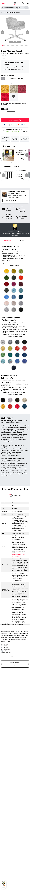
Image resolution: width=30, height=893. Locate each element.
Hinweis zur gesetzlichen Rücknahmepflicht (18, 555)
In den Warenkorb (13, 120)
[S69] (15, 367)
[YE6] (25, 406)
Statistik (5, 646)
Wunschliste (26, 18)
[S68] (25, 361)
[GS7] (22, 284)
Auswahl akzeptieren (15, 662)
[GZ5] (7, 284)
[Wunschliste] (25, 3)
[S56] (11, 361)
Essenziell (6, 644)
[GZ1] (22, 309)
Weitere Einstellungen (6, 652)
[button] (2, 45)
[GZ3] (15, 271)
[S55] (4, 361)
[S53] (4, 355)
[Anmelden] (23, 3)
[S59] (18, 355)
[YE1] (4, 400)
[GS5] (22, 277)
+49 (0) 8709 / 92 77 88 (11, 200)
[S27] (25, 342)
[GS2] (22, 303)
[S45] (4, 348)
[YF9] (18, 400)
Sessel (18, 12)
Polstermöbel (12, 12)
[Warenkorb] (28, 3)
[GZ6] (22, 297)
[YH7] (4, 406)
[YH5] (18, 406)
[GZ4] (7, 303)
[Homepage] (15, 2)
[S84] (18, 348)
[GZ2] (15, 309)
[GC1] (15, 290)
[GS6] (22, 290)
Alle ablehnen (15, 666)
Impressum (8, 641)
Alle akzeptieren (15, 657)
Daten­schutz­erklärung (19, 639)
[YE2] (11, 400)
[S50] (11, 355)
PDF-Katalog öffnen (16, 495)
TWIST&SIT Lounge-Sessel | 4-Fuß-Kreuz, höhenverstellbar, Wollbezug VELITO (21, 154)
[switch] (3, 887)
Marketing (6, 647)
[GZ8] (7, 290)
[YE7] (11, 406)
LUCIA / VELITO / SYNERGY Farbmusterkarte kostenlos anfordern (14, 104)
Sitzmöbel (6, 12)
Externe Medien (7, 649)
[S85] (25, 348)
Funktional (6, 651)
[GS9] (15, 297)
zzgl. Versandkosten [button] (11, 111)
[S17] (18, 342)
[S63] (18, 361)
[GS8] (7, 309)
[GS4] (15, 303)
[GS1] (7, 297)
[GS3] (22, 271)
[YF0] (25, 400)
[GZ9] (15, 277)
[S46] (11, 348)
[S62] (25, 355)
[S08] (4, 342)
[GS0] (7, 277)
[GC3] (7, 271)
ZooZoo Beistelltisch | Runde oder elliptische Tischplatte (19, 174)
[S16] (11, 342)
